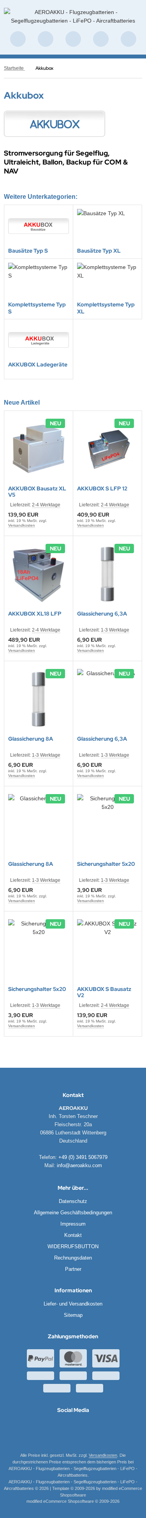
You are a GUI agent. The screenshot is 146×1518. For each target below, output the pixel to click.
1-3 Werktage (115, 630)
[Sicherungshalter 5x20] (107, 824)
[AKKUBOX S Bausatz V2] (107, 949)
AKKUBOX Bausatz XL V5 (37, 491)
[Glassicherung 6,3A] (107, 574)
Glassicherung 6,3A (102, 613)
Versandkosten (21, 525)
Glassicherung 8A (30, 739)
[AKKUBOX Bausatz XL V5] (38, 449)
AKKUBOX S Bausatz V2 (104, 992)
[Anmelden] (73, 39)
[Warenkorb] (101, 39)
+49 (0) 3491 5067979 (82, 1157)
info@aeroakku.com (79, 1165)
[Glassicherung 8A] (38, 699)
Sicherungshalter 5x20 (106, 864)
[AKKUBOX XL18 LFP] (38, 574)
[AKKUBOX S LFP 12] (107, 449)
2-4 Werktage (46, 505)
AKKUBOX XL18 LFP (35, 613)
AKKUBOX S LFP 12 (102, 488)
